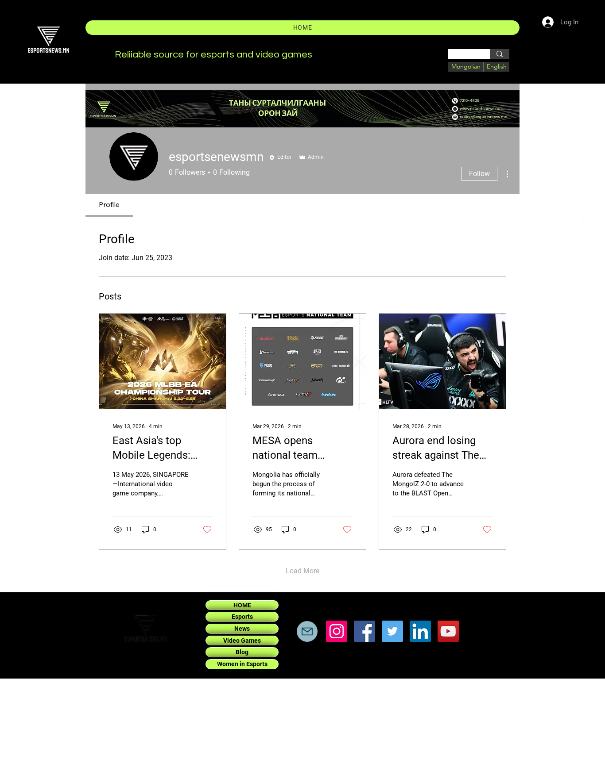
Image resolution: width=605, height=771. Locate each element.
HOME (242, 605)
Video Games (242, 640)
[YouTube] (448, 631)
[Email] (307, 631)
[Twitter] (392, 631)
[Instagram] (586, 282)
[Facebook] (586, 224)
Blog (242, 652)
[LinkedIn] (586, 262)
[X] (586, 243)
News (242, 628)
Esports (242, 616)
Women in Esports (242, 663)
